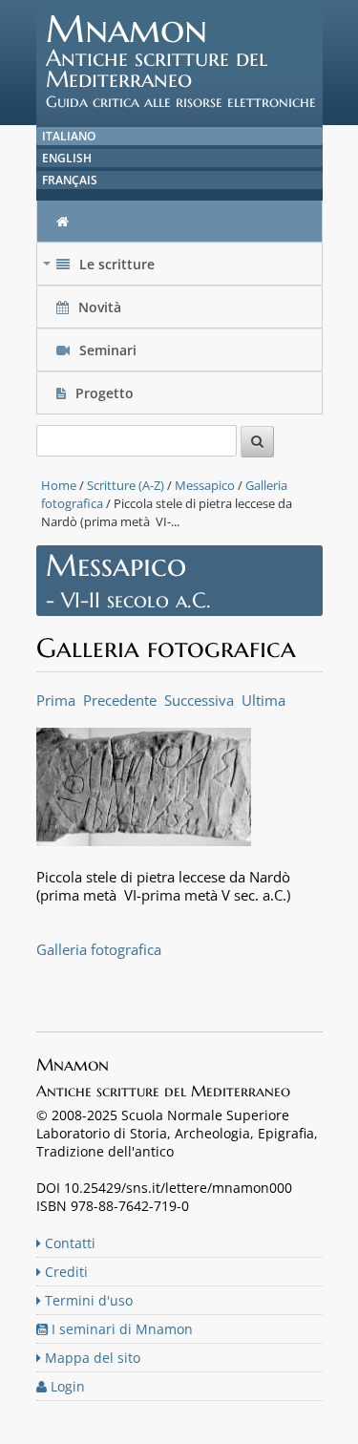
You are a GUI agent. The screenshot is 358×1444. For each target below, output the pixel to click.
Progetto (104, 393)
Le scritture (101, 269)
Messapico (205, 485)
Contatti (68, 1243)
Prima (55, 700)
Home (58, 485)
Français (69, 180)
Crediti (64, 1272)
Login (66, 1386)
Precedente (120, 700)
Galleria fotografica (98, 949)
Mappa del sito (90, 1357)
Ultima (263, 700)
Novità (99, 307)
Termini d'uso (87, 1300)
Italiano (68, 136)
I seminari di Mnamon (120, 1329)
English (67, 158)
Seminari (106, 350)
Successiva (199, 700)
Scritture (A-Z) (125, 485)
